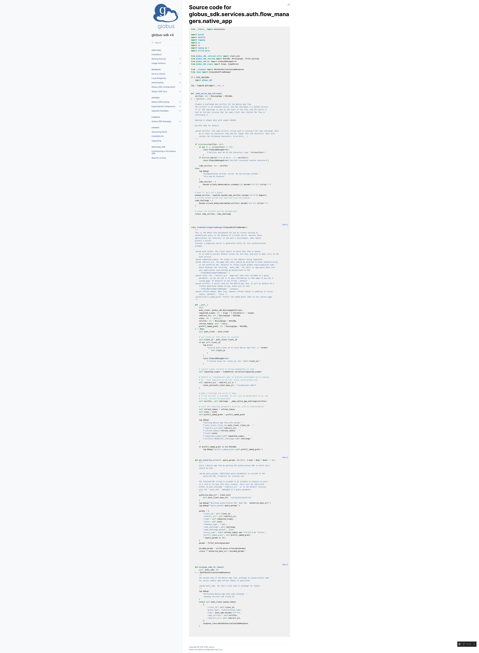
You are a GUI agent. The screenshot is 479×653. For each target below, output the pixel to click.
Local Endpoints (159, 78)
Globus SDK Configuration (163, 87)
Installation (157, 54)
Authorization (158, 82)
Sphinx (200, 650)
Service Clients (158, 74)
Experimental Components (163, 106)
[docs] (285, 225)
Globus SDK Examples (161, 121)
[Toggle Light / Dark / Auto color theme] (288, 4)
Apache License (159, 158)
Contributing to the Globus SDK (164, 152)
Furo (221, 650)
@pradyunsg (212, 650)
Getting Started (159, 59)
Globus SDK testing (160, 102)
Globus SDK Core (159, 91)
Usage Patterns (159, 63)
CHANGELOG (158, 136)
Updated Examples (160, 111)
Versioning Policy (159, 132)
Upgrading (156, 141)
